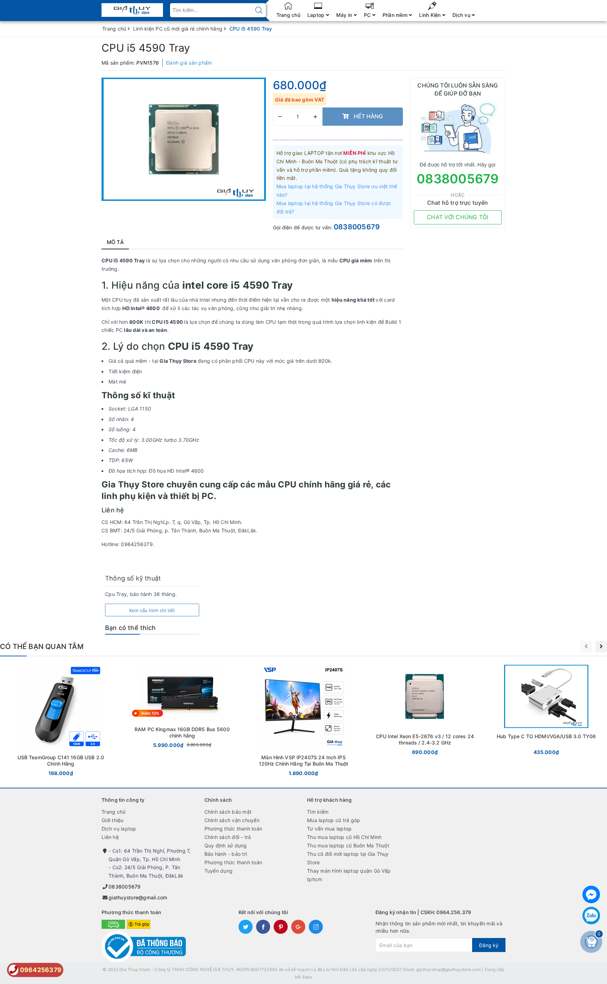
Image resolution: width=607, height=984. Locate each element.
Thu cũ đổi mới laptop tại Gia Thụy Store (348, 858)
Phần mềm (396, 15)
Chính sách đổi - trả (227, 837)
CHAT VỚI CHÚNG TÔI (458, 217)
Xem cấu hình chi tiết (152, 610)
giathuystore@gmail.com (138, 897)
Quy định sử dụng (225, 845)
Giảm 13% (150, 713)
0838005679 (357, 227)
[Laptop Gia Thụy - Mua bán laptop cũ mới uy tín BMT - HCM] (132, 8)
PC (368, 15)
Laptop (316, 15)
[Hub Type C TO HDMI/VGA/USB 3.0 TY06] (546, 711)
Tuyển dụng (218, 871)
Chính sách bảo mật (228, 812)
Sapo (307, 976)
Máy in (345, 15)
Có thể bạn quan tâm (42, 646)
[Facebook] (591, 894)
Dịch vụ (462, 15)
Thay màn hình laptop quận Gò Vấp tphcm (349, 875)
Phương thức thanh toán (233, 829)
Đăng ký (488, 945)
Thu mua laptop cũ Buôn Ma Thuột (348, 845)
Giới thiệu (113, 820)
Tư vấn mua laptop (329, 829)
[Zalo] (591, 915)
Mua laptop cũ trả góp (333, 820)
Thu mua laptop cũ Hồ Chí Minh (344, 837)
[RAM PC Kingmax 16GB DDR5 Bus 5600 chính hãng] (182, 707)
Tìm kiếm (317, 812)
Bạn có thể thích (130, 627)
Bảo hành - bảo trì (225, 854)
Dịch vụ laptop (119, 829)
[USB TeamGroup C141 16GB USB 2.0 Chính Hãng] (61, 721)
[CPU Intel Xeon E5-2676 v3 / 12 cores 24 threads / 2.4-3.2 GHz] (425, 711)
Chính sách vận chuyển (232, 820)
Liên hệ (110, 837)
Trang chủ (288, 15)
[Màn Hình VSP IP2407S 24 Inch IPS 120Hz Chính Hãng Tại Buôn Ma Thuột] (303, 721)
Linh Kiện (430, 15)
